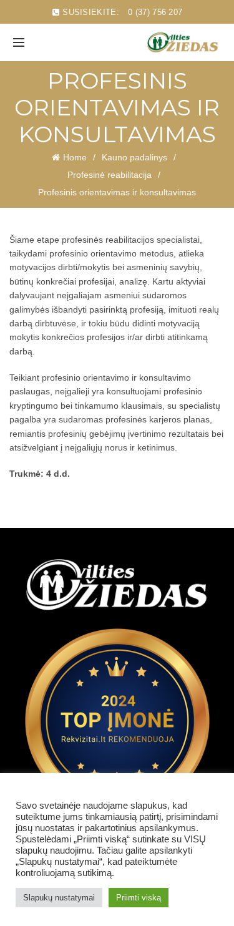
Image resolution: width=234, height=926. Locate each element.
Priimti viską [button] (138, 897)
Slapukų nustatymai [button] (59, 897)
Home (75, 157)
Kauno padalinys (134, 157)
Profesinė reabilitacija (109, 175)
